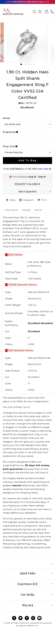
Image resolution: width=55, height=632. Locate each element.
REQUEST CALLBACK (27, 184)
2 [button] (24, 64)
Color (8, 338)
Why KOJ (27, 605)
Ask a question (27, 191)
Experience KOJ (27, 584)
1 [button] (21, 64)
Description (11, 210)
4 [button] (29, 64)
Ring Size (9, 146)
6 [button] (34, 64)
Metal (6, 118)
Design (27, 210)
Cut (7, 331)
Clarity (9, 344)
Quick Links (27, 573)
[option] (27, 43)
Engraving (9, 132)
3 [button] (26, 64)
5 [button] (31, 64)
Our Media (27, 594)
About (38, 210)
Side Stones (12, 370)
